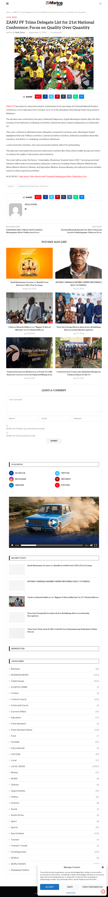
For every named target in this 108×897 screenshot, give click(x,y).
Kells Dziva (20, 32)
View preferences (92, 887)
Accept (49, 887)
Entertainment (55, 723)
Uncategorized (55, 852)
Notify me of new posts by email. (20, 436)
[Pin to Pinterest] (57, 97)
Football (55, 742)
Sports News (55, 833)
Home (8, 12)
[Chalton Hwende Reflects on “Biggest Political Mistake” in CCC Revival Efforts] (29, 307)
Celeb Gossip (55, 681)
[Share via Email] (81, 97)
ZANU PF (10, 106)
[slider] (52, 545)
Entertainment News (55, 730)
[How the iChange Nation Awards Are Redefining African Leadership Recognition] (78, 307)
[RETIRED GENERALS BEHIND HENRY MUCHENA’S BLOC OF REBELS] (78, 263)
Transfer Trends (55, 845)
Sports (55, 827)
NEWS (55, 778)
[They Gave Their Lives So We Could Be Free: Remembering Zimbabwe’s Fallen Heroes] (17, 633)
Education (55, 717)
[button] (102, 867)
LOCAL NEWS (55, 766)
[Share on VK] (69, 97)
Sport (55, 821)
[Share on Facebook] (45, 97)
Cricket (55, 693)
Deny (70, 887)
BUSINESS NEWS (55, 675)
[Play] (12, 545)
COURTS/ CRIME (55, 687)
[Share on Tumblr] (63, 97)
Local (55, 760)
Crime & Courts (55, 699)
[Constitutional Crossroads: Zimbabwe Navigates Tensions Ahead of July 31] (78, 352)
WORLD (55, 858)
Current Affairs (55, 711)
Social (55, 809)
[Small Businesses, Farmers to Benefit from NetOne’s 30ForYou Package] (29, 263)
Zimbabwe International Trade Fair (33, 186)
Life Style (55, 754)
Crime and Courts (55, 705)
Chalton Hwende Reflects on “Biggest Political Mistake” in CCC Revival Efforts (63, 597)
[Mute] (91, 545)
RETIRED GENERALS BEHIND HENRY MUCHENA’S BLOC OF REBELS (58, 581)
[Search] (100, 4)
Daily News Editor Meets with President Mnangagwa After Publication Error (53, 176)
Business (55, 669)
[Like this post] (39, 97)
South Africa (55, 815)
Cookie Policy (71, 893)
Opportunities (55, 791)
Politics (55, 797)
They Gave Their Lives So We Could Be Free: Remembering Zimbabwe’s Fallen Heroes (62, 630)
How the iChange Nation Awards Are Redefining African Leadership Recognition (58, 614)
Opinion (55, 784)
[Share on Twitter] (51, 97)
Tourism (55, 839)
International (55, 748)
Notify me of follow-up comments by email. (25, 428)
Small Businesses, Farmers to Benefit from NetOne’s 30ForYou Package (59, 565)
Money (55, 772)
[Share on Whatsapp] (75, 97)
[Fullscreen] (95, 545)
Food (55, 736)
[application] (54, 522)
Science (55, 803)
